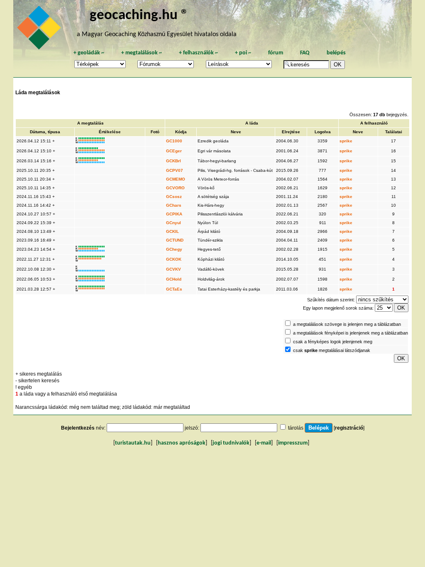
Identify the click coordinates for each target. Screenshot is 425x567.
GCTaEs (174, 289)
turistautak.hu (133, 443)
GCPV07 (174, 170)
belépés (336, 53)
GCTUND (174, 240)
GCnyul (173, 222)
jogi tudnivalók (230, 443)
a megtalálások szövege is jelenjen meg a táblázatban (347, 324)
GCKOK (173, 259)
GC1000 (174, 141)
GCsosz (174, 196)
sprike (346, 141)
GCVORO (175, 188)
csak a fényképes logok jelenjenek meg (332, 341)
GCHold (173, 279)
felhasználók (198, 53)
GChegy (174, 249)
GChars (173, 205)
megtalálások (141, 53)
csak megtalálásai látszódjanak (331, 350)
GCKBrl (173, 161)
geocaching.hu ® (139, 15)
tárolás (295, 428)
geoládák (89, 53)
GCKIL (172, 231)
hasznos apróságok (181, 443)
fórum (275, 53)
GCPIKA (174, 214)
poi (243, 53)
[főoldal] (40, 30)
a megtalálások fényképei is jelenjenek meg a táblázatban (350, 332)
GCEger (174, 151)
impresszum (293, 443)
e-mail (263, 443)
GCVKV (173, 269)
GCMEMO (175, 179)
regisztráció (349, 428)
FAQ (305, 53)
